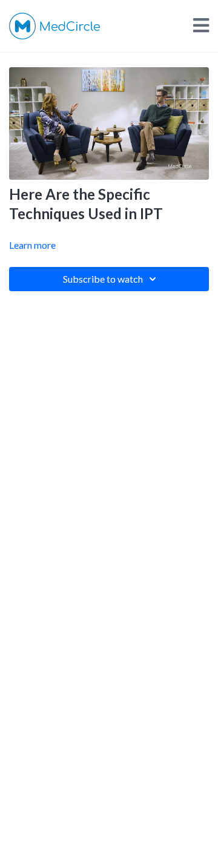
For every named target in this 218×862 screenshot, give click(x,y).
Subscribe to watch (103, 279)
